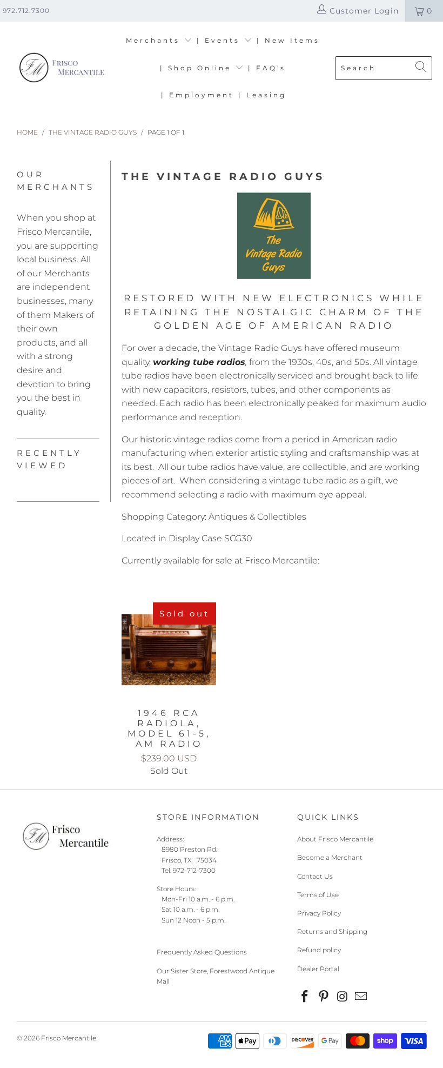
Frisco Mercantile (68, 1038)
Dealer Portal (318, 969)
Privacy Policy (319, 913)
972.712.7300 (26, 10)
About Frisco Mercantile (335, 839)
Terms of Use (318, 895)
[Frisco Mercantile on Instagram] (342, 997)
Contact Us (315, 876)
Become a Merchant (330, 857)
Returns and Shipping (332, 931)
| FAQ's (267, 68)
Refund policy (319, 950)
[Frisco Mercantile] (61, 68)
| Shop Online (197, 68)
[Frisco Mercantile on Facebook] (305, 997)
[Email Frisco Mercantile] (361, 997)
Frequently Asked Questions (202, 952)
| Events (220, 40)
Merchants (155, 40)
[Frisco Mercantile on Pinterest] (324, 997)
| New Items (288, 40)
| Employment (197, 95)
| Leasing (262, 95)
